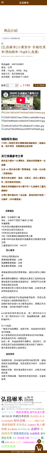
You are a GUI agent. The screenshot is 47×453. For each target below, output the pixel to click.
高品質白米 (36, 416)
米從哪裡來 (31, 425)
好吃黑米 (29, 421)
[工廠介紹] (23, 6)
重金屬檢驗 (12, 429)
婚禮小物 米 (10, 442)
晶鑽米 (35, 429)
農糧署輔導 (9, 424)
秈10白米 (7, 416)
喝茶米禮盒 (22, 412)
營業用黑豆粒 (21, 433)
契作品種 (19, 420)
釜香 (14, 437)
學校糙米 (35, 438)
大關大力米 (39, 420)
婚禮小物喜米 (8, 412)
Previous (5, 16)
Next (42, 16)
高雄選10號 (23, 437)
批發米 (19, 442)
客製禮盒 (21, 424)
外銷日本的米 (21, 416)
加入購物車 (40, 85)
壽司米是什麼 (37, 412)
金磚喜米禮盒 (29, 442)
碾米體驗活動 (24, 429)
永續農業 (35, 433)
